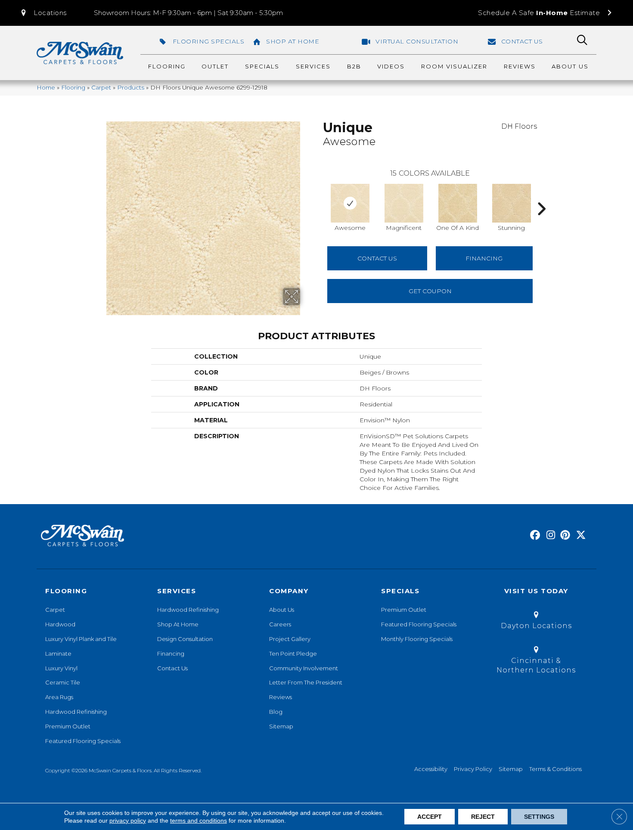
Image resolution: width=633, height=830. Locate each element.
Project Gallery (289, 638)
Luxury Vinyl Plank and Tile (81, 638)
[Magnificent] (403, 203)
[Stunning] (511, 203)
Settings (539, 816)
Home (46, 87)
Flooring (73, 87)
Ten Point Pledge (293, 653)
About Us (281, 609)
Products (130, 87)
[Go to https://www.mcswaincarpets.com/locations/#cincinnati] (536, 661)
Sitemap (281, 726)
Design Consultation (185, 638)
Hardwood (60, 624)
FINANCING (484, 258)
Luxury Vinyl (61, 668)
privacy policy (127, 820)
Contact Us (377, 258)
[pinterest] (564, 535)
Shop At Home (178, 624)
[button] (43, 12)
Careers (280, 624)
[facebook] (534, 535)
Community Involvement (303, 668)
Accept (429, 816)
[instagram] (549, 535)
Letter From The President (305, 682)
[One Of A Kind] (457, 203)
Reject (483, 816)
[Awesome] (350, 203)
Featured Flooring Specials (83, 740)
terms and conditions (198, 820)
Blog (275, 711)
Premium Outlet (67, 726)
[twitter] (579, 535)
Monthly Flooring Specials (417, 638)
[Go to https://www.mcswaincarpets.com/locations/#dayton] (536, 621)
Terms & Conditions (555, 768)
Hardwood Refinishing (76, 711)
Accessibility (430, 768)
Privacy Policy (473, 768)
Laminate (58, 653)
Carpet (101, 87)
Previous (318, 196)
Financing (170, 653)
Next (541, 196)
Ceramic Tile (62, 682)
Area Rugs (59, 697)
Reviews (280, 697)
